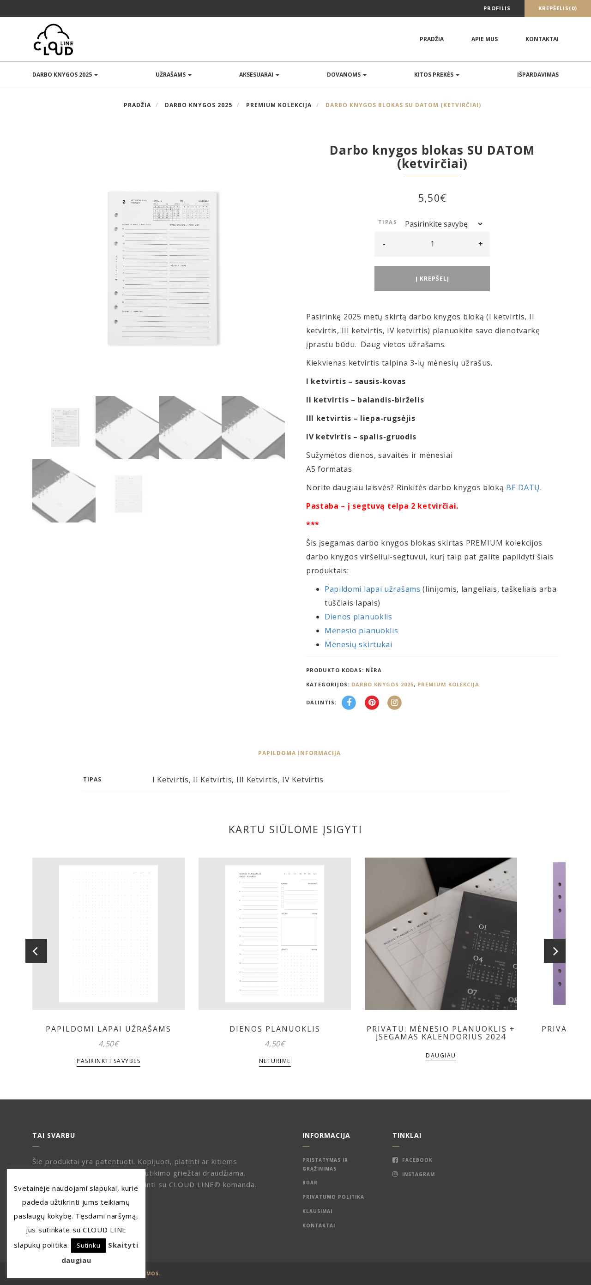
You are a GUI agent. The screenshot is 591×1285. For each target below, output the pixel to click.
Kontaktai (542, 39)
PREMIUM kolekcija (279, 105)
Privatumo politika (333, 1197)
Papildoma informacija (299, 753)
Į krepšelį (432, 278)
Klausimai (317, 1211)
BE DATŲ (523, 487)
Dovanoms (344, 74)
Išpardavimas (538, 74)
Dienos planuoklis (358, 617)
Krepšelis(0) (557, 8)
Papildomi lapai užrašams (373, 589)
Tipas (388, 221)
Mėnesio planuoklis (361, 630)
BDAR (310, 1182)
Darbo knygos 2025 (62, 74)
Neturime (275, 1061)
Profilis (497, 8)
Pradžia (432, 39)
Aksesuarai (257, 74)
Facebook (416, 1160)
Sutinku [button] (88, 1245)
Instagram (417, 1174)
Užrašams (171, 74)
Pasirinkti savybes (108, 1061)
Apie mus (484, 39)
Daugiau (441, 1055)
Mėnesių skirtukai (358, 644)
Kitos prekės (434, 74)
